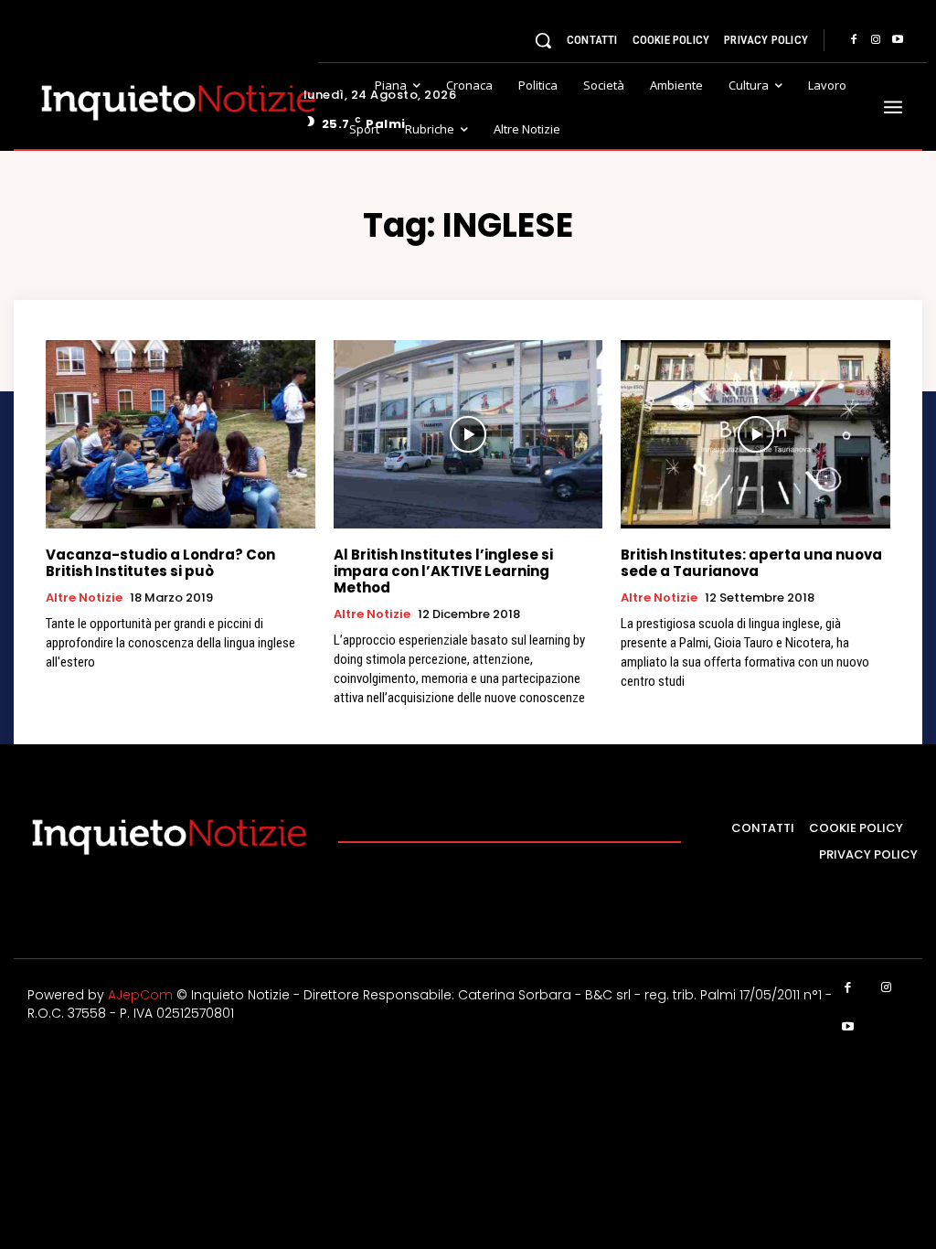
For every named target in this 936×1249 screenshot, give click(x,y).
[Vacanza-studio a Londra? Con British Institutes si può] (180, 434)
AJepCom (140, 995)
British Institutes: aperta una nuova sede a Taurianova (751, 563)
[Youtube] (898, 40)
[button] (543, 40)
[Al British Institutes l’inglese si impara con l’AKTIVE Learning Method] (468, 434)
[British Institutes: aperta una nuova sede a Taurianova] (755, 434)
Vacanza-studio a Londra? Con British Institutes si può (160, 563)
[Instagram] (876, 40)
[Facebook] (854, 40)
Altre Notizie (84, 598)
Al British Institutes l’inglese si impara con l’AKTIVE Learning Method (443, 571)
